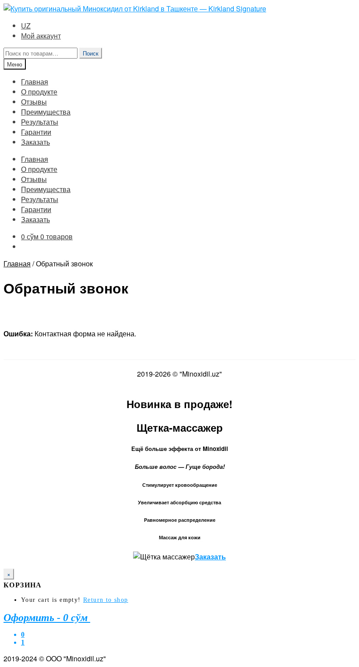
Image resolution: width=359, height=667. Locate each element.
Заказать (35, 142)
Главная (34, 82)
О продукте (39, 92)
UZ (26, 26)
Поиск (91, 53)
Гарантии (36, 132)
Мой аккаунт (41, 36)
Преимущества (45, 112)
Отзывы (34, 102)
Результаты (39, 122)
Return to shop (105, 600)
